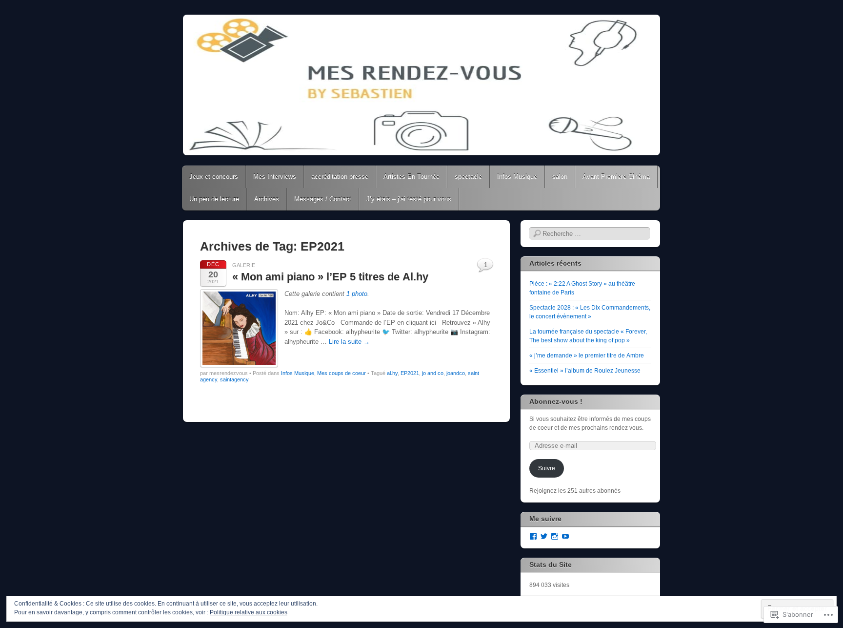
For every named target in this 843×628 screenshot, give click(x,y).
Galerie (243, 265)
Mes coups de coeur (341, 373)
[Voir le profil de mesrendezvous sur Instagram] (555, 536)
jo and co (432, 373)
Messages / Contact (322, 199)
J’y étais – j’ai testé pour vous (408, 199)
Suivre (546, 468)
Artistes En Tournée (411, 176)
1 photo (356, 293)
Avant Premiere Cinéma (616, 176)
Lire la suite (349, 341)
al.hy (392, 373)
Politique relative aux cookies (248, 612)
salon (559, 176)
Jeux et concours (213, 176)
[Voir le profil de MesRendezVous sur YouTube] (565, 536)
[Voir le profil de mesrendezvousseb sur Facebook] (533, 536)
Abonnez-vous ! (555, 401)
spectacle (468, 176)
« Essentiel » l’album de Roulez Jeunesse (585, 370)
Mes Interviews (274, 176)
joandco (455, 373)
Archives (266, 199)
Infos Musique (517, 176)
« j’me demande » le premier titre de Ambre (586, 355)
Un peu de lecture (214, 199)
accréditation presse (339, 176)
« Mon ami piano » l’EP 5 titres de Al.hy (330, 277)
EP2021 (410, 373)
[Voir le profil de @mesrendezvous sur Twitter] (544, 536)
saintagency (234, 379)
